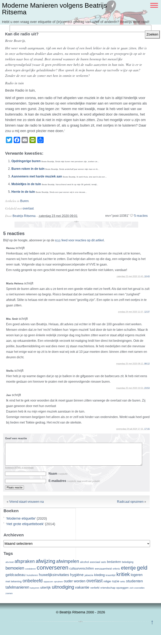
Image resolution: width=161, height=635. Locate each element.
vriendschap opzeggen (114, 587)
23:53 (147, 388)
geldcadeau (15, 575)
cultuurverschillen (81, 568)
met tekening (13, 581)
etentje (128, 568)
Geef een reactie (16, 438)
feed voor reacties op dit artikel (79, 240)
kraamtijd (110, 575)
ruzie (115, 581)
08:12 (147, 363)
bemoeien (14, 568)
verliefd (94, 587)
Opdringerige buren (26, 161)
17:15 (147, 429)
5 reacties (141, 215)
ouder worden (74, 581)
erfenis (116, 568)
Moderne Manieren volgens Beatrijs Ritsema (54, 9)
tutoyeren (34, 588)
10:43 (147, 276)
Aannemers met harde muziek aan (36, 176)
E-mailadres (74, 480)
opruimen (58, 581)
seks (122, 581)
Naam (58, 473)
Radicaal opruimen (130, 501)
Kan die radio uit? (21, 34)
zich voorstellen (137, 588)
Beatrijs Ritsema (24, 216)
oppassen (48, 581)
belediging (127, 562)
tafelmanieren (17, 587)
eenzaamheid (103, 568)
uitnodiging (63, 587)
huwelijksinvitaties (54, 575)
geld (142, 568)
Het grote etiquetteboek (25, 524)
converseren (52, 567)
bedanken (114, 561)
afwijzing (45, 561)
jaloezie (89, 575)
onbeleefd (33, 580)
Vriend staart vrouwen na (26, 501)
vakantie (82, 587)
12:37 (147, 312)
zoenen (9, 593)
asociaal (95, 562)
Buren (24, 201)
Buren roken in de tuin (28, 168)
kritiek (123, 574)
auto (103, 562)
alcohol (84, 562)
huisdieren (32, 575)
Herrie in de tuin (23, 191)
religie (107, 581)
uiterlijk (45, 587)
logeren (137, 575)
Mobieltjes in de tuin (26, 184)
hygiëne (77, 575)
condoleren (30, 569)
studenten (134, 581)
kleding (99, 575)
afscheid (9, 562)
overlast (28, 208)
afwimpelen (67, 561)
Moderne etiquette (21, 518)
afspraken (25, 561)
